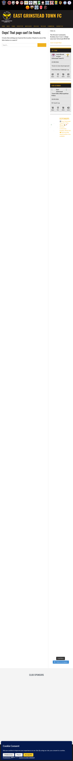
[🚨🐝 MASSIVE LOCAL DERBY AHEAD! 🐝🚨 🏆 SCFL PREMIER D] (55, 199)
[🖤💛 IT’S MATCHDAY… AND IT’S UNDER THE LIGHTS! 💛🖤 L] (55, 397)
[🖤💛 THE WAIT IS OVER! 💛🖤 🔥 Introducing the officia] (55, 597)
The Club (43, 26)
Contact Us (59, 26)
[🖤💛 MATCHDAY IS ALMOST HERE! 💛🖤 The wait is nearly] (66, 422)
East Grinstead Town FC (37, 15)
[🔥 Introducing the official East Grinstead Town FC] (66, 529)
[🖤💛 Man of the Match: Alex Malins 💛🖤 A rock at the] (55, 520)
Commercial (51, 26)
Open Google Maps (56, 42)
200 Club (36, 26)
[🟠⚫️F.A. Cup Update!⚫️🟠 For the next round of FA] (66, 160)
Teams (13, 26)
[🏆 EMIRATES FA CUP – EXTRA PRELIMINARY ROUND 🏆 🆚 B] (66, 301)
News (8, 26)
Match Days (28, 26)
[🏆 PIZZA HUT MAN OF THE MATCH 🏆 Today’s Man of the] (55, 301)
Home (3, 26)
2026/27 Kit (20, 26)
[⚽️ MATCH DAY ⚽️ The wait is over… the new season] (66, 605)
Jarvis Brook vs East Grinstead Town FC (58, 56)
